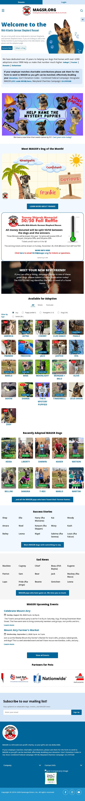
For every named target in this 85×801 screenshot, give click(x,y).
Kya (76, 356)
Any (16, 312)
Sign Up (76, 712)
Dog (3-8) (64, 312)
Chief (37, 565)
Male (40, 305)
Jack (42, 356)
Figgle (76, 336)
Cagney (22, 565)
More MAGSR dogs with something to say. (42, 545)
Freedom (26, 356)
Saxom (8, 398)
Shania (25, 398)
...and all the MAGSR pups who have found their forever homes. (43, 499)
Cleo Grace (59, 336)
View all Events (42, 655)
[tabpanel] (42, 367)
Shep (4, 517)
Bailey (5, 533)
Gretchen (55, 581)
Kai (52, 517)
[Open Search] (81, 11)
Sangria (25, 491)
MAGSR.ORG (44, 10)
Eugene (71, 565)
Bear (37, 573)
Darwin (42, 461)
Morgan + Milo (59, 377)
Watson (76, 461)
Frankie (8, 356)
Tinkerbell (59, 398)
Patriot (5, 573)
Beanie (38, 581)
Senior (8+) (19, 316)
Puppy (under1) (30, 312)
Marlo (8, 375)
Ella (20, 517)
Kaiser (59, 461)
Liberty (25, 461)
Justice (59, 356)
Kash (69, 525)
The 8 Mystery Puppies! (42, 401)
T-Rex (42, 491)
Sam (21, 573)
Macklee (6, 565)
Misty (54, 525)
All (33, 305)
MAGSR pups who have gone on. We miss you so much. (42, 593)
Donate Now (7, 48)
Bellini (9, 491)
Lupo (4, 581)
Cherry (42, 336)
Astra (25, 336)
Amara (5, 525)
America (8, 336)
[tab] (33, 305)
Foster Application (53, 277)
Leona (22, 533)
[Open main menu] (3, 11)
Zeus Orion (76, 398)
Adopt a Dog (20, 48)
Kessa (9, 461)
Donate (21, 2)
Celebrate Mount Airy (17, 610)
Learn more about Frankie (42, 206)
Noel (21, 525)
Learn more (9, 625)
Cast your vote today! (62, 137)
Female (49, 305)
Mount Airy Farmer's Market (21, 630)
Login (63, 2)
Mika (25, 375)
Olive (76, 375)
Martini (76, 491)
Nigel (37, 533)
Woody (70, 517)
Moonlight (42, 375)
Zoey (8, 424)
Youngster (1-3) (48, 312)
